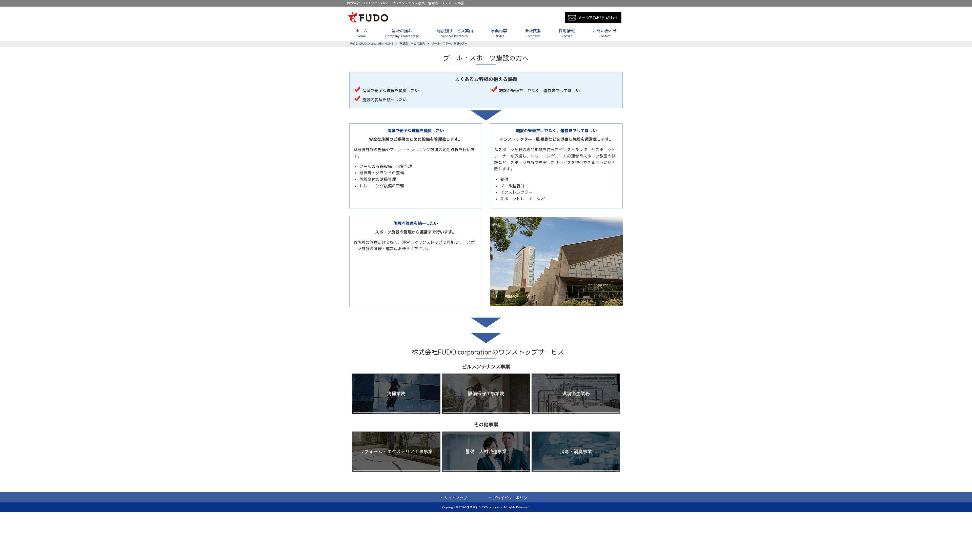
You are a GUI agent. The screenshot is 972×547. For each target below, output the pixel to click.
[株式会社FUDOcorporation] (368, 21)
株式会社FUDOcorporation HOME (371, 43)
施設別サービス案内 (412, 43)
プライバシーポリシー (512, 498)
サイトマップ (455, 498)
